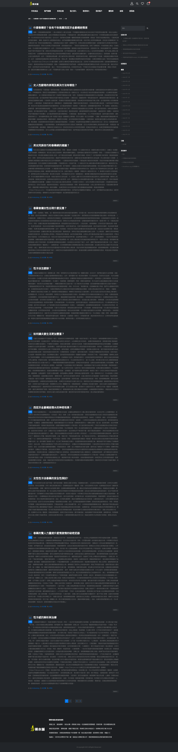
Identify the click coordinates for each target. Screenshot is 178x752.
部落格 (131, 11)
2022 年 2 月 (126, 134)
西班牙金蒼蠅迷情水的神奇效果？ (52, 407)
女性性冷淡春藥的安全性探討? (50, 478)
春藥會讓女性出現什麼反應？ (50, 208)
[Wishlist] (142, 3)
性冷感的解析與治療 (45, 617)
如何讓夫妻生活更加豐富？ (48, 334)
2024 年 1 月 (125, 98)
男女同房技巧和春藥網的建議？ (51, 145)
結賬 (121, 11)
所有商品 (34, 11)
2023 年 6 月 (126, 122)
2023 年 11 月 (126, 102)
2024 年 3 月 (126, 94)
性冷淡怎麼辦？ (42, 268)
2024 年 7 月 (126, 77)
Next (80, 701)
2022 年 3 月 (126, 130)
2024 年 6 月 (126, 81)
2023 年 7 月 (126, 118)
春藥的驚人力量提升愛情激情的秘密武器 (56, 533)
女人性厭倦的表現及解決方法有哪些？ (55, 85)
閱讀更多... (115, 77)
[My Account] (132, 3)
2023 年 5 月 (126, 126)
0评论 (50, 74)
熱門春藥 (47, 11)
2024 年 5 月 (126, 85)
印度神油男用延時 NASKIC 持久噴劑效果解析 (135, 57)
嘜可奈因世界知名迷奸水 (129, 53)
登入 (123, 154)
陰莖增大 (86, 11)
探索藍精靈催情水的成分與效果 (131, 49)
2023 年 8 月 (126, 114)
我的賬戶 (99, 11)
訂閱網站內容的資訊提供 (129, 158)
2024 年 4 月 (126, 89)
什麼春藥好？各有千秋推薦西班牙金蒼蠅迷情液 (60, 27)
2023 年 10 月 (126, 106)
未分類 (44, 74)
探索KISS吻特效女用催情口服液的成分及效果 (135, 45)
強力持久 (73, 11)
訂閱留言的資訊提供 (128, 162)
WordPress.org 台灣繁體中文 (130, 166)
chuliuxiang (35, 74)
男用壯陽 (60, 11)
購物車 (111, 11)
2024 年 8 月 (126, 73)
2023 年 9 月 (126, 110)
